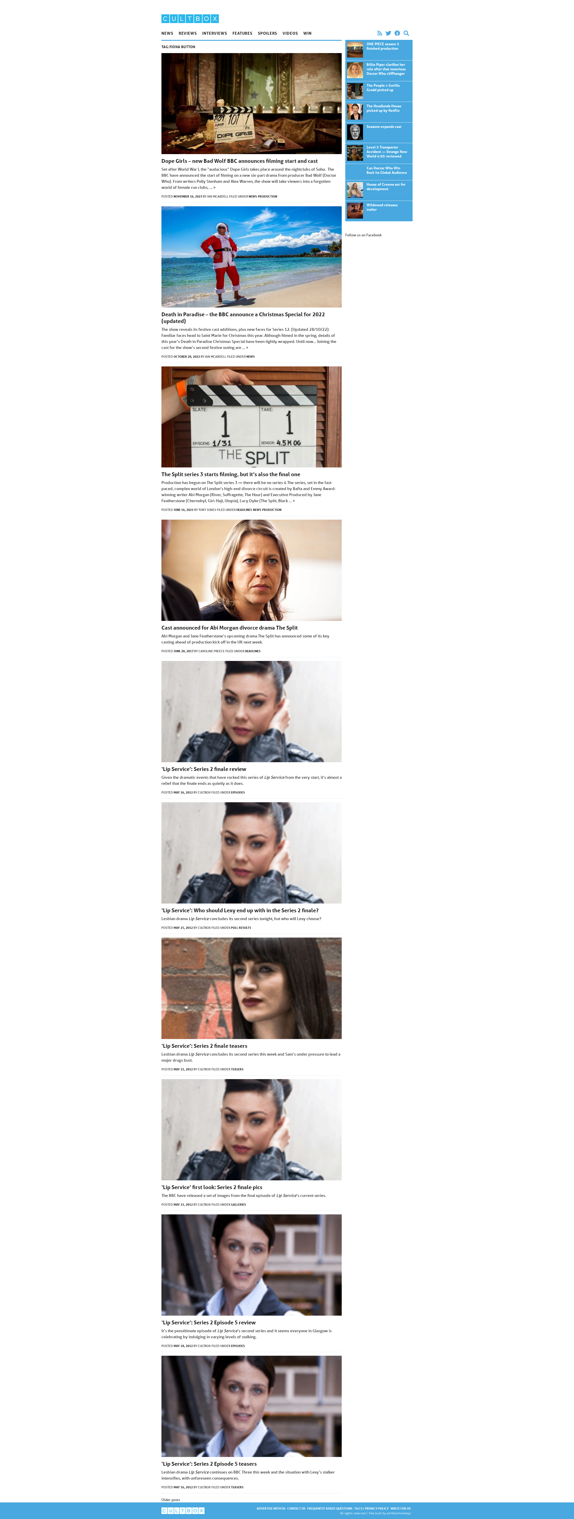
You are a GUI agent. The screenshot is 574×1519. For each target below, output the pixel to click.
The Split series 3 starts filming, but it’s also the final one (230, 474)
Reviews (188, 33)
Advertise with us (271, 1508)
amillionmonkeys (399, 1513)
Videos (290, 33)
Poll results (241, 927)
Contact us (296, 1508)
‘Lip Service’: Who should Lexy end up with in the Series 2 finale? (240, 910)
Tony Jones (207, 510)
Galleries (238, 1204)
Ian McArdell (218, 196)
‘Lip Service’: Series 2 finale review (203, 769)
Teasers (237, 1069)
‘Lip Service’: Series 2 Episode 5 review (208, 1322)
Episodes (238, 792)
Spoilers (267, 33)
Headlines (244, 510)
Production (267, 196)
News (167, 33)
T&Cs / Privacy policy (371, 1508)
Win (307, 33)
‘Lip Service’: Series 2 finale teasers (204, 1046)
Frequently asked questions (329, 1508)
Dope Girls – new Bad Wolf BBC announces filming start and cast (239, 161)
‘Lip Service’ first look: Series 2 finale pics (211, 1187)
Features (242, 33)
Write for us (401, 1508)
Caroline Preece (211, 651)
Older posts (170, 1499)
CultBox (204, 792)
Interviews (214, 33)
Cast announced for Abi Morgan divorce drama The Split (229, 627)
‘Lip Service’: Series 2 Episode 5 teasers (209, 1464)
